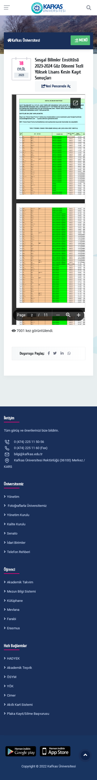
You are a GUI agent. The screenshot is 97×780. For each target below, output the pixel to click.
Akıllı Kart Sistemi (20, 705)
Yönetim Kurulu (18, 515)
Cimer (11, 695)
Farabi (11, 619)
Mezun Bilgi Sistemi (21, 591)
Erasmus (13, 628)
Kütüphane (15, 601)
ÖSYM (11, 677)
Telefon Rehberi (18, 552)
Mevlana (13, 610)
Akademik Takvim (20, 582)
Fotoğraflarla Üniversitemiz (27, 506)
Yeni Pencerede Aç (58, 86)
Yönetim (13, 497)
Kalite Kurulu (16, 524)
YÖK (10, 686)
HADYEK (13, 658)
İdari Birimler (16, 543)
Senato (12, 533)
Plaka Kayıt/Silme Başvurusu (28, 714)
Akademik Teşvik (19, 668)
